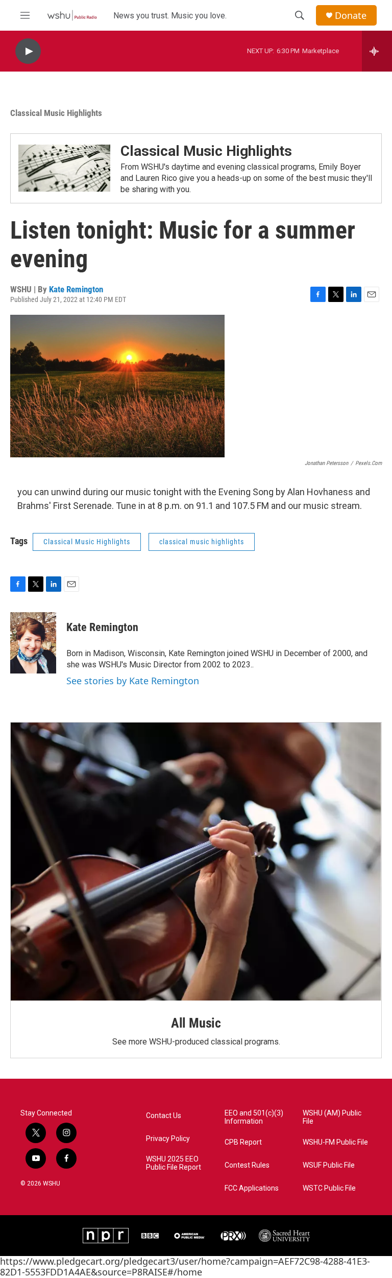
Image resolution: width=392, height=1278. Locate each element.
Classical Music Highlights (56, 113)
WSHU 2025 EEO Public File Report (173, 1163)
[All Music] (196, 862)
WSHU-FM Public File (335, 1142)
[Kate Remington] (33, 642)
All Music (196, 1023)
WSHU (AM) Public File (332, 1117)
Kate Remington (76, 289)
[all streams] (377, 51)
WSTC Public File (329, 1188)
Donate (350, 15)
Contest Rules (247, 1165)
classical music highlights (201, 542)
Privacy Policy (168, 1139)
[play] (28, 51)
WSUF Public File (329, 1165)
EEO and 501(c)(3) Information (254, 1117)
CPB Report (243, 1142)
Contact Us (163, 1116)
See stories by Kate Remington (132, 681)
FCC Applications (252, 1188)
